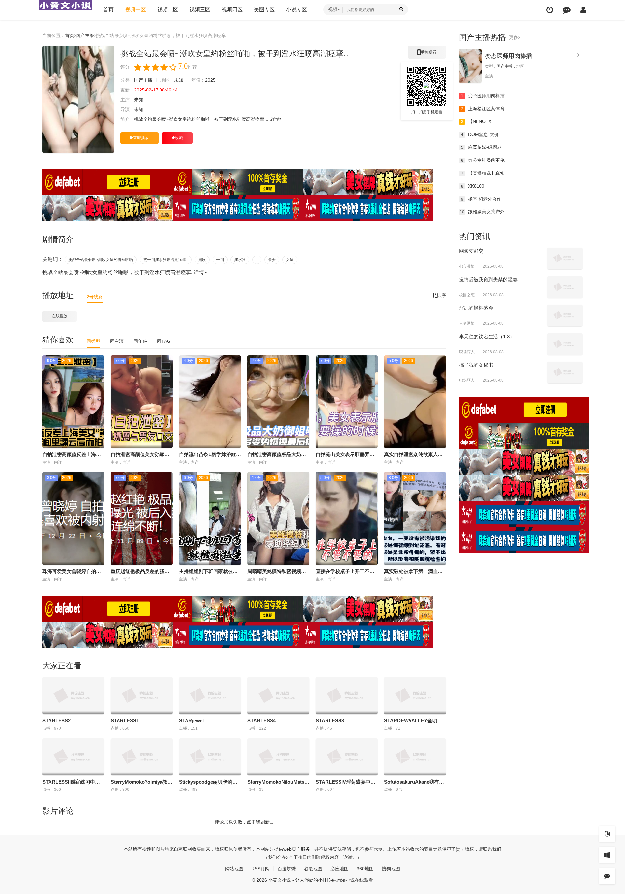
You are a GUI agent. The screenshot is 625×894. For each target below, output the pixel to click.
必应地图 (339, 868)
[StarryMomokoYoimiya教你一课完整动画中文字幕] (142, 756)
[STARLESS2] (73, 695)
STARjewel (191, 720)
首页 (108, 9)
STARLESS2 (56, 720)
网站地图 (234, 868)
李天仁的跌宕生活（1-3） (487, 336)
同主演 (117, 341)
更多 (513, 37)
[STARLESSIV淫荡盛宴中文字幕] (347, 756)
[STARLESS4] (278, 695)
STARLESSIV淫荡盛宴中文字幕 (350, 782)
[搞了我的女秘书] (565, 372)
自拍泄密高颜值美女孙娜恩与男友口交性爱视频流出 (167, 454)
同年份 (140, 341)
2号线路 (95, 296)
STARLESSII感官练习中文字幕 (76, 782)
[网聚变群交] (565, 258)
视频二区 (167, 9)
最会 (272, 260)
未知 (178, 80)
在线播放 (59, 316)
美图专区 (264, 9)
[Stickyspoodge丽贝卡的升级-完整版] (210, 756)
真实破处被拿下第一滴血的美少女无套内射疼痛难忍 (440, 571)
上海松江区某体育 (483, 108)
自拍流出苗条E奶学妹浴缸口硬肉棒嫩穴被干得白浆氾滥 (239, 454)
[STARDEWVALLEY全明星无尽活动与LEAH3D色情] (415, 695)
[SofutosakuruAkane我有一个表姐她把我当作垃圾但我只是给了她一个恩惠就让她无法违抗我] (415, 756)
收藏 (179, 137)
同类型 (93, 341)
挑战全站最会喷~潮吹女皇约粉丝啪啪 (100, 260)
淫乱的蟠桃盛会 (476, 308)
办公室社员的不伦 (483, 160)
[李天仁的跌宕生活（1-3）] (565, 344)
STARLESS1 (125, 720)
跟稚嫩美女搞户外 (482, 211)
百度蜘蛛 (287, 868)
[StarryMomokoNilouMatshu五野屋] (278, 756)
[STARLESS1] (142, 695)
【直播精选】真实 (483, 173)
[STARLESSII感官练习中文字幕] (73, 756)
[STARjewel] (210, 695)
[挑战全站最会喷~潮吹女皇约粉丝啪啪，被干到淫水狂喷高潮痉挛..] (78, 99)
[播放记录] (549, 10)
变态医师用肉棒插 (508, 56)
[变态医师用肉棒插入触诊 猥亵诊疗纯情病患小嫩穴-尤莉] (470, 66)
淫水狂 (240, 260)
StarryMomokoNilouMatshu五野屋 (286, 782)
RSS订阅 (260, 868)
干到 (220, 260)
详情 (275, 119)
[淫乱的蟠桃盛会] (565, 315)
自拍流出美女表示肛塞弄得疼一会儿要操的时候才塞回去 (377, 454)
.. (257, 260)
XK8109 (473, 186)
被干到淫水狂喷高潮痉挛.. (165, 260)
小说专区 (296, 9)
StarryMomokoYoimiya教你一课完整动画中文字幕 (166, 782)
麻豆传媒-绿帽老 (481, 147)
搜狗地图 (391, 868)
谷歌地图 (313, 868)
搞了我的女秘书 (476, 365)
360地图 (365, 868)
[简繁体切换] (607, 834)
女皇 (290, 260)
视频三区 (199, 9)
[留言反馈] (567, 10)
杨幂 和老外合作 (481, 199)
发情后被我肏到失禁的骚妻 (488, 279)
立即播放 (141, 137)
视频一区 (135, 9)
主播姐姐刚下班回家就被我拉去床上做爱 (223, 571)
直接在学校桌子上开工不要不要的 (352, 571)
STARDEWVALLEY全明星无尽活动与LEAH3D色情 (440, 720)
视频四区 (232, 9)
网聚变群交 (471, 251)
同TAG (164, 341)
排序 (441, 295)
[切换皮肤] (607, 855)
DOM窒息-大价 (480, 134)
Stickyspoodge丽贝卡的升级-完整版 (218, 782)
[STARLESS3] (347, 695)
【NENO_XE (477, 121)
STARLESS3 (330, 720)
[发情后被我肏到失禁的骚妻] (565, 287)
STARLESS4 (261, 720)
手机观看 (426, 54)
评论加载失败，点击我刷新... (244, 822)
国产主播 (85, 35)
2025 (210, 80)
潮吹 (202, 260)
